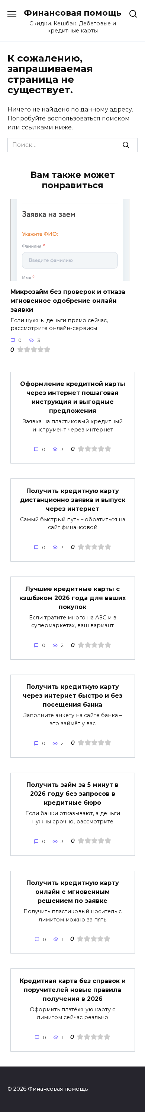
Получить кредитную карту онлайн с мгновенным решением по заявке (72, 891)
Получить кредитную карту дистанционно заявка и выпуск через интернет (72, 499)
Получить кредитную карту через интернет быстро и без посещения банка (72, 695)
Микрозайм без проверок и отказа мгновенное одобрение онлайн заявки (67, 300)
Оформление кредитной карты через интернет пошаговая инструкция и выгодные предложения (72, 397)
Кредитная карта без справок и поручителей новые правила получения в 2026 (73, 989)
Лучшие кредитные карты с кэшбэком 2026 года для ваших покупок (72, 597)
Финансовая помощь (72, 12)
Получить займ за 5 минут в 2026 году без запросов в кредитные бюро (72, 793)
